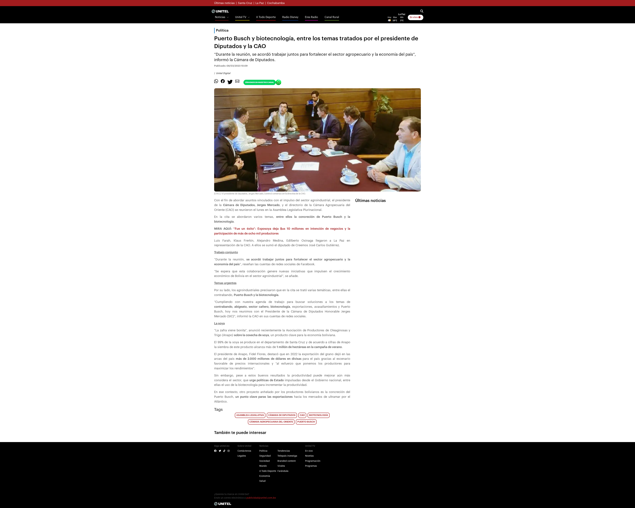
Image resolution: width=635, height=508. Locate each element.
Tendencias (283, 451)
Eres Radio (311, 17)
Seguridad (265, 456)
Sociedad (264, 461)
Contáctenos (244, 451)
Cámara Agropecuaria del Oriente (271, 422)
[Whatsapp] (216, 81)
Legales (241, 456)
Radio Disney (290, 17)
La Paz (259, 3)
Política (263, 451)
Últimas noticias (224, 3)
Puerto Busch (306, 422)
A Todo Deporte (266, 17)
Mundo (263, 466)
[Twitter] (230, 81)
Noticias (220, 17)
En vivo (414, 17)
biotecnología (318, 415)
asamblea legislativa (250, 415)
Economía (264, 476)
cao (302, 415)
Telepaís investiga (287, 456)
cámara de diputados (282, 415)
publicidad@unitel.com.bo (261, 498)
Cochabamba (276, 3)
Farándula (282, 471)
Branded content (286, 461)
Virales (281, 466)
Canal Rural (332, 17)
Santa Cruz (245, 3)
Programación (312, 461)
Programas (311, 466)
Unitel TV (240, 17)
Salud (262, 481)
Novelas (309, 456)
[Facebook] (223, 81)
